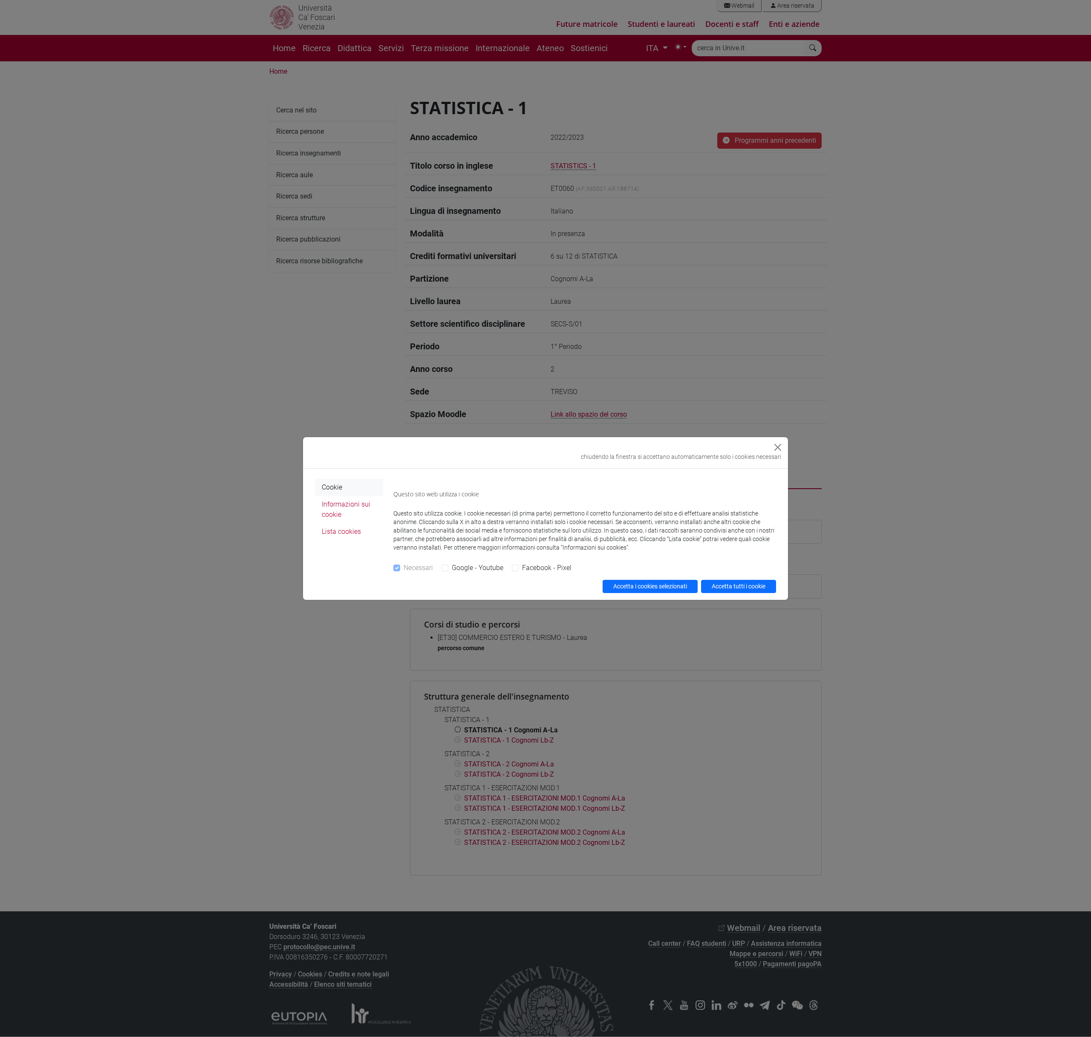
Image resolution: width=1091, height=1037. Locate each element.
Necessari (418, 568)
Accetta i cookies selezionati (650, 586)
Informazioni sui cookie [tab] (346, 509)
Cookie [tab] (332, 487)
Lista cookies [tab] (341, 531)
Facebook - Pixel (546, 568)
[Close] (778, 447)
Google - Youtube (477, 568)
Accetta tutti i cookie (738, 586)
